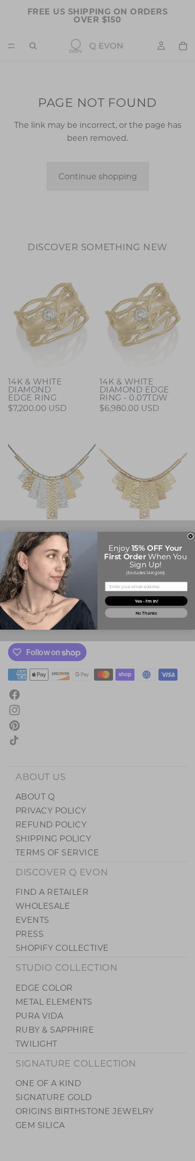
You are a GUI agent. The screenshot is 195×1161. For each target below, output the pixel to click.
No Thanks (147, 613)
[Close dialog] (190, 536)
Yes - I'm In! (146, 601)
